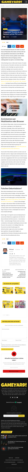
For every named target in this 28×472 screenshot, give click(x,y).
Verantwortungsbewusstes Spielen (14, 460)
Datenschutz (20, 462)
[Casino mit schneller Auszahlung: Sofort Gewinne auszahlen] (7, 290)
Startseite (3, 5)
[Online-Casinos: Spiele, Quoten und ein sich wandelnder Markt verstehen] (4, 437)
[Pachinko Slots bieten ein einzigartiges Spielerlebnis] (20, 304)
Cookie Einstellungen (18, 467)
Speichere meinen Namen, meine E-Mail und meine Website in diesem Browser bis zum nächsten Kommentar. (13, 345)
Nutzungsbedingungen (9, 462)
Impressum (14, 464)
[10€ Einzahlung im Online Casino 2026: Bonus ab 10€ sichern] (20, 290)
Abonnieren (21, 415)
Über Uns (11, 457)
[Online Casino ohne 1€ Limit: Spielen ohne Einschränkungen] (7, 304)
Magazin (4, 287)
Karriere (17, 457)
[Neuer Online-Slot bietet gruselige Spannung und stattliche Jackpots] (4, 449)
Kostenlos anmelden (14, 371)
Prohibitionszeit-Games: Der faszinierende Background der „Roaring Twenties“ (21, 274)
